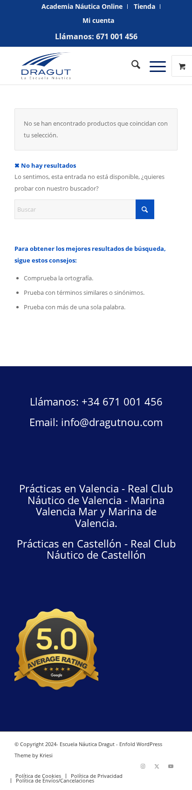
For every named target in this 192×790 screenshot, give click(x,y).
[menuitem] (82, 6)
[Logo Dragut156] (79, 66)
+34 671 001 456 (122, 401)
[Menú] (153, 66)
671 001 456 (116, 36)
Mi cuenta (98, 20)
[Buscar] (131, 66)
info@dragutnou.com (112, 422)
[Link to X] (157, 766)
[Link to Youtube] (171, 766)
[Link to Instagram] (143, 766)
